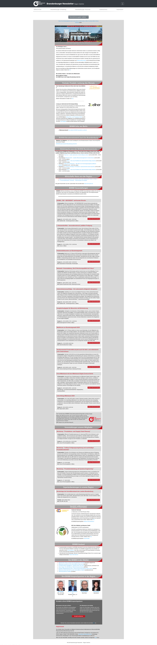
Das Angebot (63, 121)
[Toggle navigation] (122, 3)
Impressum (120, 9)
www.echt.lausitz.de (88, 183)
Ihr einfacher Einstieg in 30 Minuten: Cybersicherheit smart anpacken (79, 166)
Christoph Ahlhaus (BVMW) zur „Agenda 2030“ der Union (71, 565)
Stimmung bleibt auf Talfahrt (65, 571)
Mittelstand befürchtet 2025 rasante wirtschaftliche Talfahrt (71, 570)
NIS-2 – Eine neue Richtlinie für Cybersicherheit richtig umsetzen (81, 160)
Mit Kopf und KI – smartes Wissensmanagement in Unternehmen (79, 157)
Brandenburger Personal (82, 9)
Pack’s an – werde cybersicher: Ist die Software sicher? (76, 154)
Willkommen (37, 9)
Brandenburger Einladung (58, 9)
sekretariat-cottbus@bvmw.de (85, 634)
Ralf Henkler (87, 538)
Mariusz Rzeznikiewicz (89, 521)
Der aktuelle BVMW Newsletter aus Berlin (77, 130)
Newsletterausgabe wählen (78, 17)
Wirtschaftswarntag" (81, 60)
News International (74, 554)
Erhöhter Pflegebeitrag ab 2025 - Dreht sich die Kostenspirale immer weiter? (76, 568)
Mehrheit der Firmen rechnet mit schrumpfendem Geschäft (71, 562)
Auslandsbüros (71, 550)
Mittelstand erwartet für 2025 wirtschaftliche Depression (71, 564)
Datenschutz (103, 9)
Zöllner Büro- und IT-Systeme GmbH (74, 117)
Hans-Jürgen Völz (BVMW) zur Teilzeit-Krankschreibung (71, 567)
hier (70, 69)
